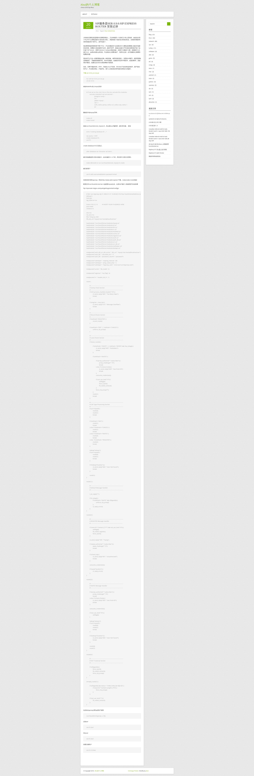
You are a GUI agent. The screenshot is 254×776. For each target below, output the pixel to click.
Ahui (97, 31)
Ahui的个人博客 (90, 4)
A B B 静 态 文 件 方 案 (155, 122)
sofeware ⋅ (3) (153, 51)
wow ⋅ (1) (151, 68)
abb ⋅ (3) (151, 55)
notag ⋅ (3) (152, 65)
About (84, 14)
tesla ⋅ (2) (151, 78)
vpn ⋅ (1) (151, 92)
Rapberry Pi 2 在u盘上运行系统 (158, 149)
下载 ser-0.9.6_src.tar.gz (91, 73)
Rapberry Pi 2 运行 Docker (156, 153)
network (110, 31)
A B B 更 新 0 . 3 (153, 126)
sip (114, 31)
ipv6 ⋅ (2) (151, 99)
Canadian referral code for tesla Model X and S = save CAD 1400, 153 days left (159, 131)
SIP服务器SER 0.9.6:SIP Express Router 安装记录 (116, 25)
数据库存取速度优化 (154, 156)
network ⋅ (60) (153, 41)
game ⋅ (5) (152, 58)
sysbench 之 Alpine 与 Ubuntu (157, 119)
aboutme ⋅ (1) (153, 102)
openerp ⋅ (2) (152, 85)
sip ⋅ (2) (151, 88)
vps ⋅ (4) (151, 45)
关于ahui (94, 14)
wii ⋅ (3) (151, 61)
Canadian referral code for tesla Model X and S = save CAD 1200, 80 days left (159, 139)
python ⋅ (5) (152, 82)
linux (106, 31)
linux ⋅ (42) (152, 38)
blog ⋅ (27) (152, 34)
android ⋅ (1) (152, 75)
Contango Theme (133, 771)
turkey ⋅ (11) (152, 48)
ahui (147, 771)
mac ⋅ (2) (151, 72)
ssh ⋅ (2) (151, 95)
